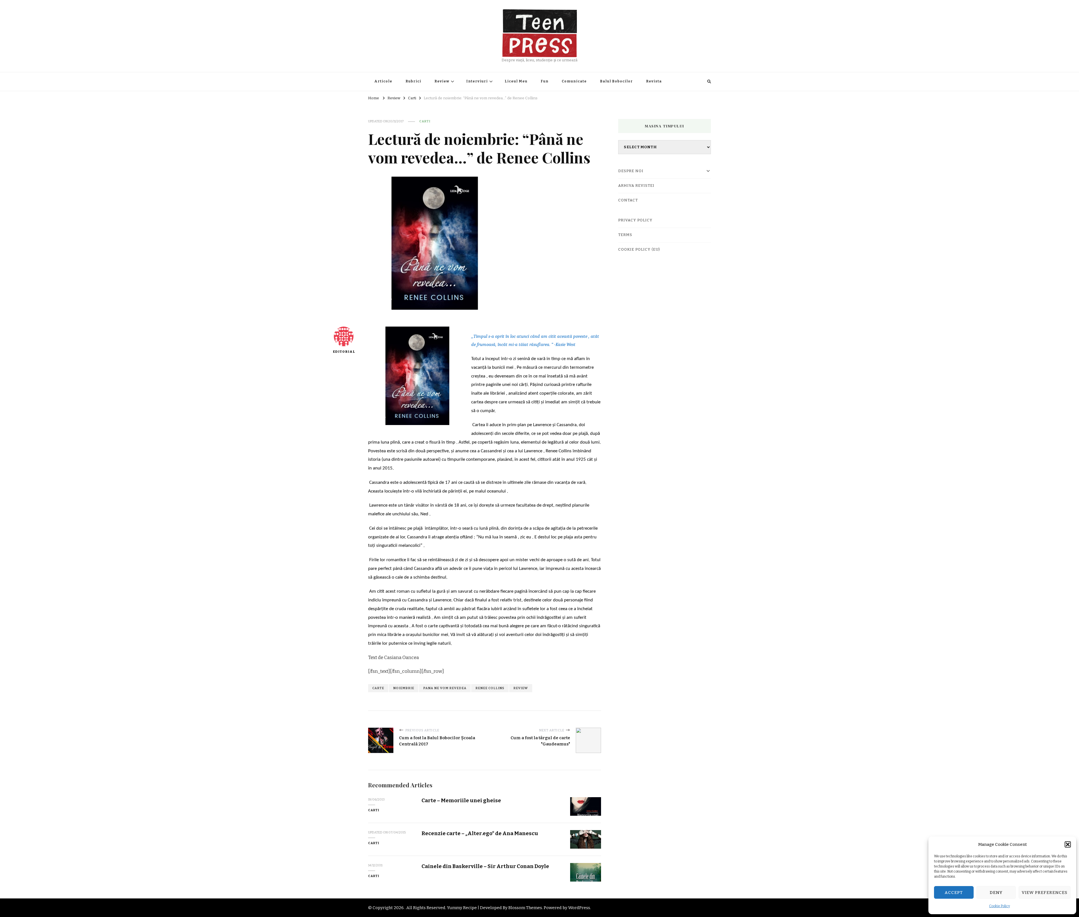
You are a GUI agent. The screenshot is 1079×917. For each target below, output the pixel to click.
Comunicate (574, 81)
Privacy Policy (635, 220)
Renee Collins (489, 688)
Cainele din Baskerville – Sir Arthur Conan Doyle (485, 866)
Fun (544, 81)
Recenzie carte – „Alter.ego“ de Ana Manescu (479, 833)
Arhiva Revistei (636, 185)
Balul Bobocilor (616, 81)
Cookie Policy (999, 906)
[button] (1068, 844)
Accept (954, 892)
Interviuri (477, 81)
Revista (654, 81)
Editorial (343, 352)
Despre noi (630, 171)
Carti (424, 121)
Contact (628, 200)
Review (441, 81)
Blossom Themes (525, 907)
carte (378, 688)
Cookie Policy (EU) (639, 249)
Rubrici (413, 81)
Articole (383, 81)
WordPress (579, 907)
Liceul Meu (516, 81)
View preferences (1044, 892)
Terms (625, 235)
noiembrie (403, 688)
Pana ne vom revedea (444, 688)
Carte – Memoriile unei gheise (461, 800)
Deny (996, 892)
